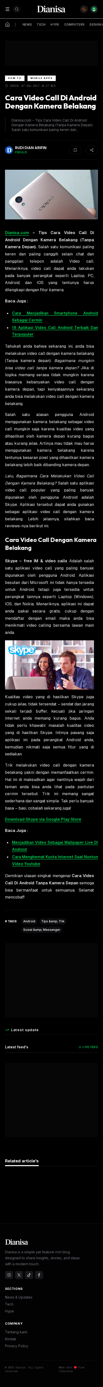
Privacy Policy (16, 1346)
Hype (9, 1311)
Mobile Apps (41, 78)
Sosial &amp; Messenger (41, 930)
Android (29, 921)
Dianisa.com (17, 232)
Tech (9, 1304)
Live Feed (90, 1047)
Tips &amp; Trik (52, 921)
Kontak (10, 1339)
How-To (15, 78)
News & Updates (18, 1297)
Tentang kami (16, 1332)
